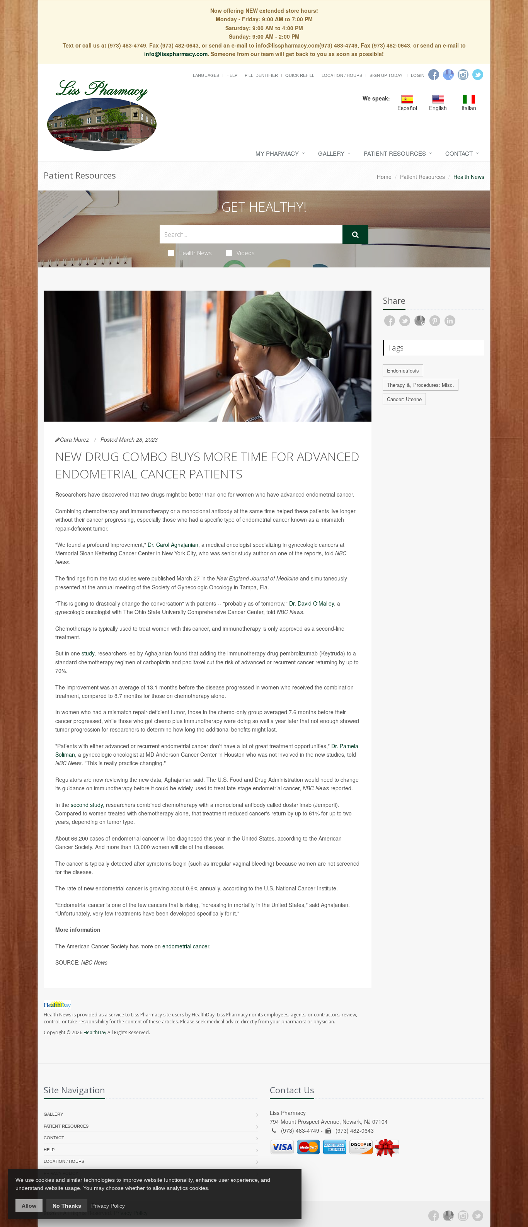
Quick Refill (299, 75)
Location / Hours (342, 75)
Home (384, 176)
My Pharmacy (277, 153)
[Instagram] (463, 74)
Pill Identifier (261, 75)
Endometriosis (403, 370)
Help (232, 75)
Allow (29, 1206)
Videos (246, 253)
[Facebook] (433, 74)
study (88, 653)
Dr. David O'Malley (311, 603)
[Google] (448, 74)
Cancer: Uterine (404, 399)
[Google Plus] (448, 1215)
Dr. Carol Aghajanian (173, 544)
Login (417, 75)
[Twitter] (477, 74)
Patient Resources (395, 153)
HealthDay (94, 1032)
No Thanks (67, 1206)
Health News (195, 253)
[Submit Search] (355, 234)
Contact (459, 153)
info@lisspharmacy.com (176, 54)
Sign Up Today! (387, 75)
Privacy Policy (108, 1206)
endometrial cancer (185, 946)
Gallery (331, 153)
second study (87, 804)
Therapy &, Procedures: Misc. (420, 384)
